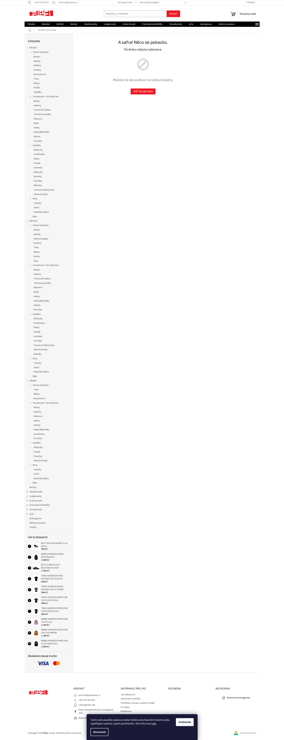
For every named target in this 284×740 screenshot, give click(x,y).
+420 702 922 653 (86, 700)
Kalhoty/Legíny (41, 238)
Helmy (37, 127)
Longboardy (35, 496)
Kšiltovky (38, 150)
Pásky (36, 158)
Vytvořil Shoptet (248, 733)
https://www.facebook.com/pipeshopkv (95, 711)
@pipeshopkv (85, 718)
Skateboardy (36, 491)
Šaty (36, 261)
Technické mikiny (42, 110)
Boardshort (39, 398)
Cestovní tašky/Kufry (44, 190)
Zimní (36, 207)
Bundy (37, 56)
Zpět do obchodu (143, 91)
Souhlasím (184, 722)
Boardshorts (40, 74)
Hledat (173, 13)
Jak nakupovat (125, 2)
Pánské (33, 47)
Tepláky (38, 92)
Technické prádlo (42, 114)
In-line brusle (36, 500)
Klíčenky (38, 185)
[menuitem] (31, 24)
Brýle (36, 123)
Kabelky (38, 354)
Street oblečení (40, 52)
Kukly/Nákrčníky (41, 132)
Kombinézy (39, 434)
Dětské (33, 380)
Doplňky (37, 145)
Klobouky (38, 172)
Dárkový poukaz (37, 523)
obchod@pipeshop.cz (89, 695)
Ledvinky (38, 167)
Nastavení (99, 732)
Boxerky (38, 176)
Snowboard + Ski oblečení (46, 96)
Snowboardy (36, 509)
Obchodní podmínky (149, 2)
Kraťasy (37, 70)
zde (154, 723)
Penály (37, 163)
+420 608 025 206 (86, 705)
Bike (35, 216)
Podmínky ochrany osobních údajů (137, 703)
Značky (33, 527)
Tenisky (37, 203)
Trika (36, 79)
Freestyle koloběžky (40, 505)
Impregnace (35, 518)
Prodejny (125, 707)
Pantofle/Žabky (41, 212)
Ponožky (38, 141)
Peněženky (39, 154)
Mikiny (37, 83)
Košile (37, 87)
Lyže (32, 514)
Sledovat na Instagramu (238, 697)
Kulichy (37, 136)
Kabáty (37, 61)
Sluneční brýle (41, 194)
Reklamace (126, 711)
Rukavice (38, 118)
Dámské (33, 221)
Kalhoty (37, 65)
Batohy (33, 487)
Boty (35, 198)
